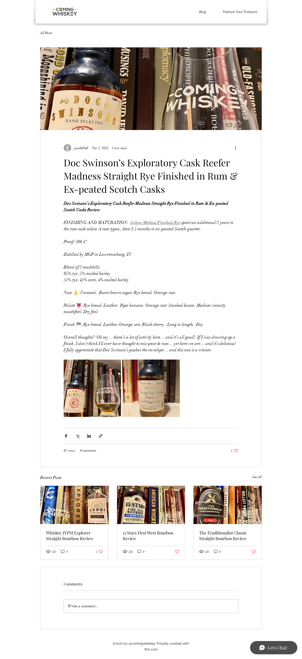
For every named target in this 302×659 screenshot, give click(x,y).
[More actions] (235, 148)
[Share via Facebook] (66, 436)
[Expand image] (92, 388)
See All (257, 477)
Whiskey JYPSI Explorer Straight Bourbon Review (69, 535)
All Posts (46, 33)
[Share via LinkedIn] (89, 436)
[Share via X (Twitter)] (77, 436)
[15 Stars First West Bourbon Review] (151, 505)
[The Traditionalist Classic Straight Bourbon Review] (227, 505)
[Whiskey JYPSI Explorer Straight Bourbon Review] (74, 505)
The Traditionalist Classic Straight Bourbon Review (223, 535)
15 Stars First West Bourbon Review (148, 535)
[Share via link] (100, 436)
